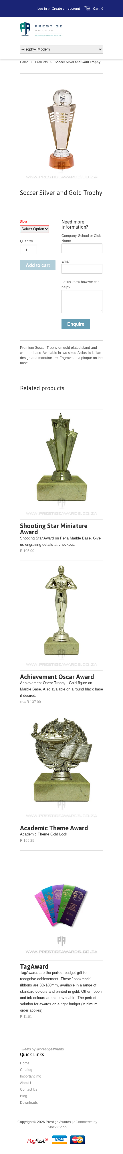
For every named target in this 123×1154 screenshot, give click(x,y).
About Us (27, 1083)
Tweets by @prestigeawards (42, 1049)
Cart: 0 (98, 9)
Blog (23, 1096)
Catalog (26, 1070)
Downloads (29, 1103)
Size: (24, 222)
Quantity (26, 241)
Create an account (66, 9)
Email (65, 261)
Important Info (30, 1076)
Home (24, 1063)
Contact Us (28, 1089)
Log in (42, 9)
